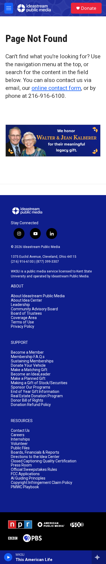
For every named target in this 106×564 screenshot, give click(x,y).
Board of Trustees (26, 313)
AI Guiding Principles (28, 478)
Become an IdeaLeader (31, 374)
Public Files (20, 448)
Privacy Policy (22, 327)
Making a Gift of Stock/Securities (39, 383)
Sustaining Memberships (32, 361)
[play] (8, 557)
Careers (17, 435)
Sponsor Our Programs (30, 387)
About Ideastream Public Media (38, 296)
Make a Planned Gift (28, 379)
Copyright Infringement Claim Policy (41, 483)
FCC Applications (25, 474)
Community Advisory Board (34, 309)
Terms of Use (22, 322)
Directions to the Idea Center (35, 457)
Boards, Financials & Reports (35, 452)
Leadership (20, 305)
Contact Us (20, 431)
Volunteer (19, 444)
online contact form (56, 88)
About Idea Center (26, 300)
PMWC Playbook (25, 487)
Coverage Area (24, 318)
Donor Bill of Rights (27, 400)
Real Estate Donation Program (37, 396)
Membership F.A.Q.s (28, 357)
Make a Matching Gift (29, 370)
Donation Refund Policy (31, 405)
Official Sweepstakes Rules (34, 470)
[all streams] (99, 557)
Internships (20, 439)
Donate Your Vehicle (28, 365)
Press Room (21, 465)
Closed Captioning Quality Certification (43, 461)
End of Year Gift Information (35, 392)
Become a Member (27, 352)
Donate (88, 8)
